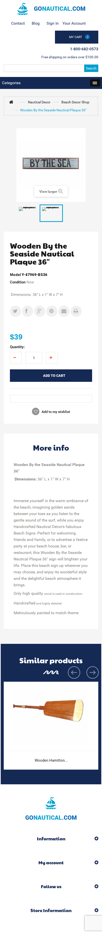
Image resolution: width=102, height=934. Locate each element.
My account (51, 862)
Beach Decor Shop (75, 102)
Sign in (53, 23)
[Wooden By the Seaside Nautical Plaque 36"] (28, 213)
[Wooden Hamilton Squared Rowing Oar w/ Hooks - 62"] (51, 716)
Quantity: (17, 347)
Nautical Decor (39, 102)
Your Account (74, 23)
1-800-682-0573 (84, 49)
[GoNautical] (51, 8)
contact (18, 23)
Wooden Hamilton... (51, 760)
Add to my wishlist (55, 412)
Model (15, 274)
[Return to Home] (12, 102)
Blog (36, 23)
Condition (18, 282)
